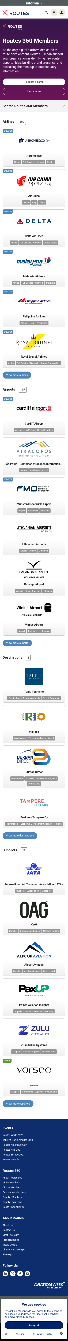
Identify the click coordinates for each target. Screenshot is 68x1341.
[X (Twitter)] (13, 1273)
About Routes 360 (12, 1177)
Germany (45, 510)
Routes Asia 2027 (12, 1149)
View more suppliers (18, 1103)
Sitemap (7, 1254)
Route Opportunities (13, 1207)
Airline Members (11, 1182)
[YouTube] (27, 1273)
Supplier (20, 891)
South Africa (34, 783)
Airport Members (12, 1187)
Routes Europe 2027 (14, 1154)
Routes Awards (11, 1159)
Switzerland (49, 971)
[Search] (46, 12)
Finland (58, 824)
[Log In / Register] (61, 12)
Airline (17, 162)
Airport (18, 430)
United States (50, 242)
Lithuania (43, 550)
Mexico (50, 162)
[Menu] (54, 12)
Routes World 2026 (13, 1135)
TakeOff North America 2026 (18, 1140)
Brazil (45, 470)
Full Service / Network (33, 162)
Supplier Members (12, 1197)
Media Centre (10, 1244)
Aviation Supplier (32, 971)
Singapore (47, 891)
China (42, 202)
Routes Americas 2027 (15, 1144)
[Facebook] (20, 1273)
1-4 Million (29, 430)
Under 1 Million (32, 591)
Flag (34, 202)
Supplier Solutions (12, 1202)
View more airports (17, 642)
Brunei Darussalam (50, 363)
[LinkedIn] (5, 1273)
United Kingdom (45, 430)
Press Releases (11, 1239)
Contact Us (9, 1230)
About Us (8, 1225)
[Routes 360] (12, 27)
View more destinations (20, 835)
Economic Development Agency (41, 778)
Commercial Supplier (30, 931)
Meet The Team (11, 1234)
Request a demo (34, 81)
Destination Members (14, 1192)
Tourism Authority (31, 698)
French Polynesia (51, 698)
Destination (14, 698)
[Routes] (16, 12)
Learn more (34, 91)
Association (33, 891)
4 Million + (35, 470)
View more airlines (17, 375)
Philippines (41, 323)
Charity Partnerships (14, 1249)
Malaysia (50, 282)
